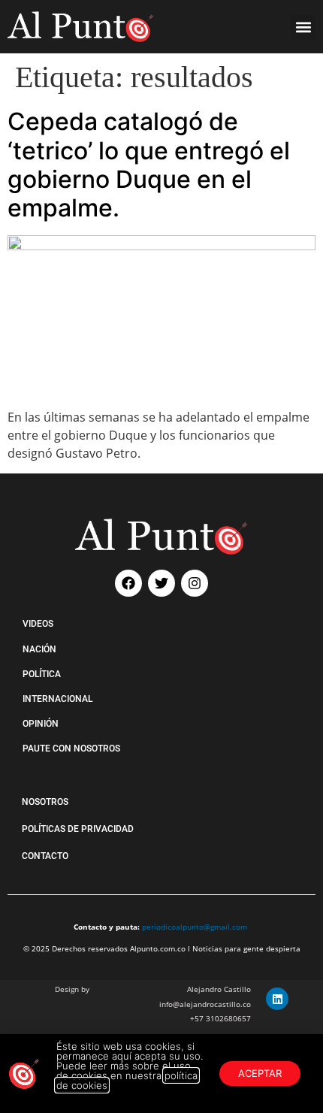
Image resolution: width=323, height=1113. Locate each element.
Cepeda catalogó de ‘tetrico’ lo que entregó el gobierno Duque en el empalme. (149, 164)
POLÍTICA (42, 674)
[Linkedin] (277, 998)
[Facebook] (128, 583)
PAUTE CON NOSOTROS (71, 748)
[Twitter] (161, 583)
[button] (303, 26)
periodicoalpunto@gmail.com (194, 926)
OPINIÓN (41, 723)
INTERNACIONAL (57, 699)
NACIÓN (39, 649)
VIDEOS (38, 624)
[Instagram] (194, 583)
